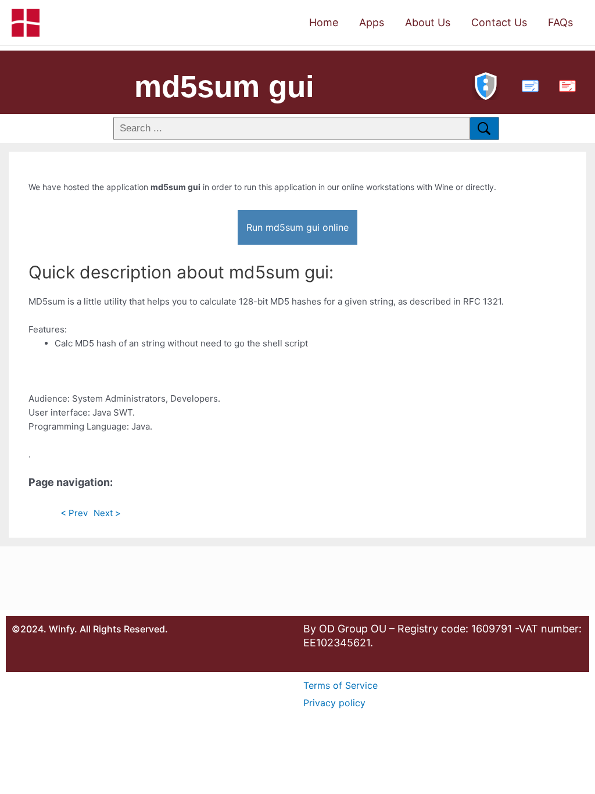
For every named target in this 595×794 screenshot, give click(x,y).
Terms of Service (340, 685)
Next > (107, 512)
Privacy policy (334, 703)
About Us (427, 22)
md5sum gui (224, 86)
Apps (371, 22)
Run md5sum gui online (297, 227)
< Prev (74, 512)
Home (323, 22)
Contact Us (499, 22)
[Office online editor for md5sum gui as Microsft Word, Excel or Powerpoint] (527, 84)
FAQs (560, 22)
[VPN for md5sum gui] (485, 84)
